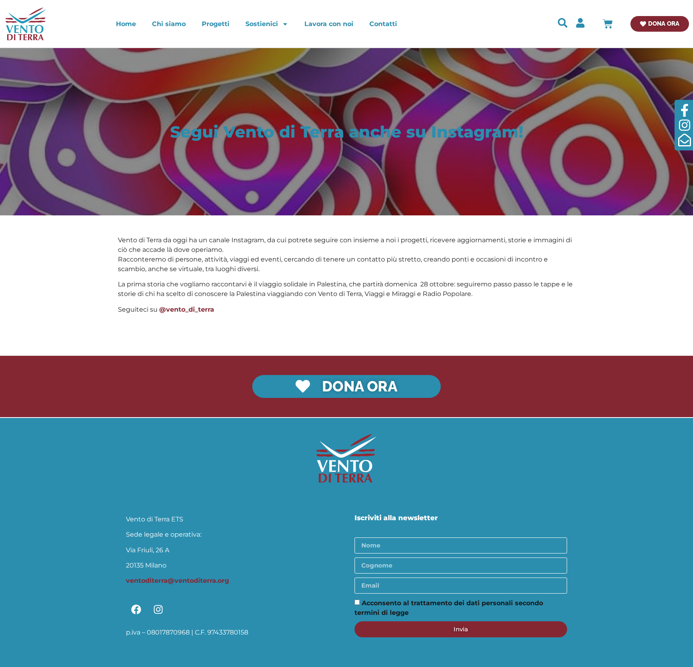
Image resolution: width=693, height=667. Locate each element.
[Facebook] (136, 610)
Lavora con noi (328, 24)
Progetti (215, 24)
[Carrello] (607, 24)
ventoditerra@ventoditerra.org (177, 580)
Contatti (383, 24)
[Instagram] (158, 610)
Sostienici (261, 24)
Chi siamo (169, 24)
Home (126, 24)
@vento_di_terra (186, 309)
